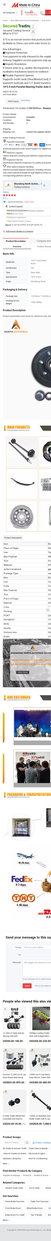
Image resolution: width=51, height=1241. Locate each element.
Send (27, 985)
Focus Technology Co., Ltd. (36, 1230)
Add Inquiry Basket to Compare (19, 231)
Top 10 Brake (36, 1215)
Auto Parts (46, 20)
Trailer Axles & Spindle (38, 1148)
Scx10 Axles (34, 1188)
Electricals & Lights (37, 1153)
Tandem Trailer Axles (14, 1188)
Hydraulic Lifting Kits (12, 1158)
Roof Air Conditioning (38, 1158)
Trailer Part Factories (39, 1201)
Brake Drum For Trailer (15, 1215)
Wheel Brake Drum (35, 1208)
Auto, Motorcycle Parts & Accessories (25, 20)
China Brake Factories (14, 1201)
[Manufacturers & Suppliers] (25, 5)
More (5, 1220)
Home (5, 20)
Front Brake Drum (13, 1208)
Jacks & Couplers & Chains (14, 1153)
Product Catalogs (43, 1142)
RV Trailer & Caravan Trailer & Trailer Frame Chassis (16, 1148)
